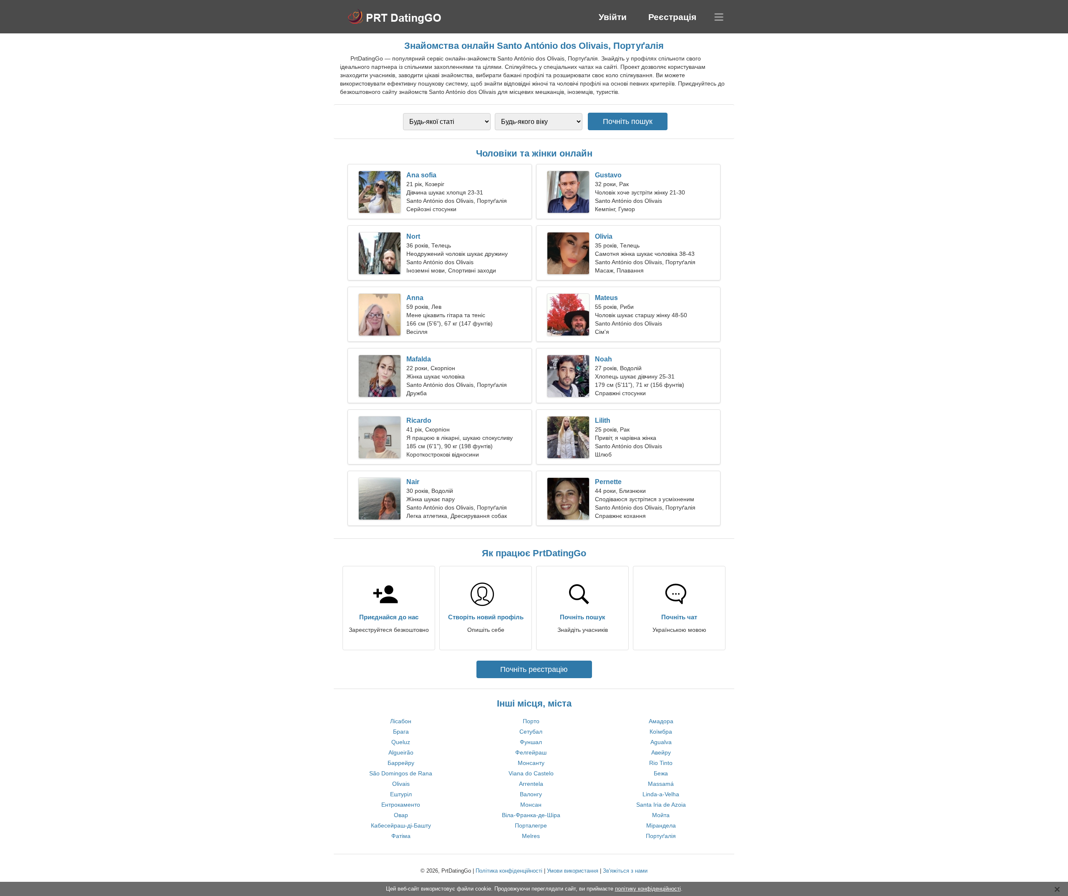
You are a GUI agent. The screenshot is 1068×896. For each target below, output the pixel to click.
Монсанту (531, 763)
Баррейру (401, 763)
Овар (401, 815)
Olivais (401, 783)
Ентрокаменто (400, 804)
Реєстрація (672, 17)
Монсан (531, 804)
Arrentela (531, 783)
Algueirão (400, 752)
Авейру (661, 752)
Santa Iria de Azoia (661, 804)
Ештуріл (401, 794)
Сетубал (530, 731)
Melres (531, 836)
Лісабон (400, 721)
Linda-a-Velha (660, 794)
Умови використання (572, 871)
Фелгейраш (531, 752)
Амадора (661, 721)
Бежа (661, 773)
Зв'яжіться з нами (625, 871)
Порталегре (531, 825)
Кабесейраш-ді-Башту (401, 825)
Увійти (613, 17)
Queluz (400, 742)
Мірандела (661, 825)
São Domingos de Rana (400, 773)
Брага (401, 731)
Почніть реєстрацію (534, 669)
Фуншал (531, 742)
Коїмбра (661, 731)
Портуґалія (661, 836)
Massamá (661, 783)
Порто (531, 721)
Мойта (661, 815)
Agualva (661, 742)
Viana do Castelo (531, 773)
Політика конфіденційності (509, 871)
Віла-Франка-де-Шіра (531, 815)
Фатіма (401, 836)
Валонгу (531, 794)
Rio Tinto (661, 763)
